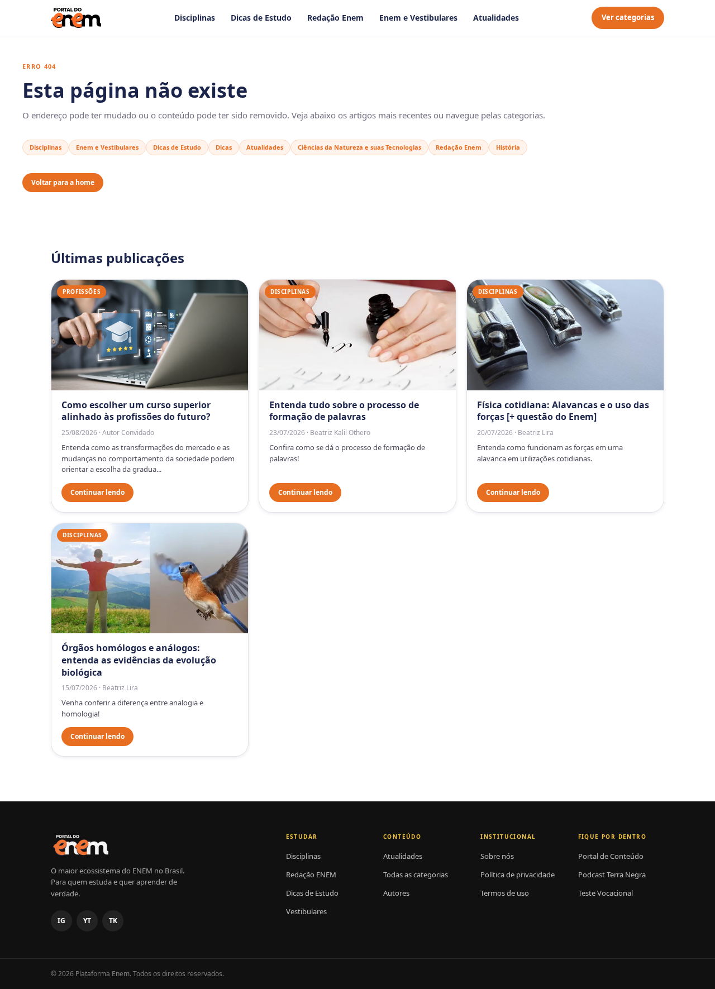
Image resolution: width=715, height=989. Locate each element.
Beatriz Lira (536, 432)
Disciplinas (194, 17)
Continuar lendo (97, 492)
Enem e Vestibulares (418, 17)
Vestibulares (306, 911)
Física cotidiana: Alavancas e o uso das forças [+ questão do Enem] (563, 411)
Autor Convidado (128, 432)
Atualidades (496, 17)
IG (61, 920)
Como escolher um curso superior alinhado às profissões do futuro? (136, 411)
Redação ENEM (311, 874)
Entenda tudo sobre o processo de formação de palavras (344, 411)
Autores (396, 893)
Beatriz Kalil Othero (340, 432)
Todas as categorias (415, 874)
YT (87, 920)
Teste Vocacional (605, 893)
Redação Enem (335, 17)
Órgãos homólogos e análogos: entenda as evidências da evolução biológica (138, 660)
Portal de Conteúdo (611, 856)
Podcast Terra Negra (612, 874)
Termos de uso (504, 893)
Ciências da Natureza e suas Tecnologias (359, 147)
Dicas (224, 147)
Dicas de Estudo (261, 17)
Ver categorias (628, 17)
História (508, 147)
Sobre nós (497, 856)
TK (113, 920)
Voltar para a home (62, 182)
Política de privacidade (517, 874)
